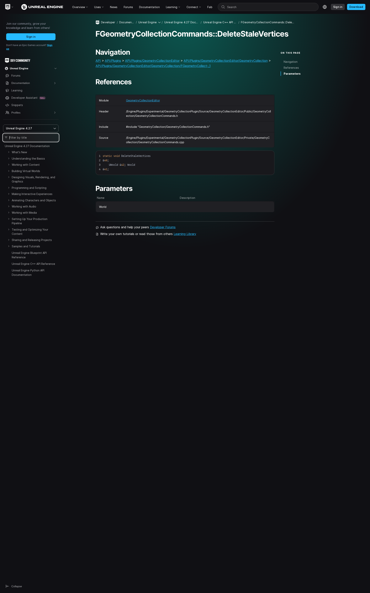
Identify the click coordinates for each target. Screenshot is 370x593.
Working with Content (26, 164)
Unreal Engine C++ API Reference (33, 263)
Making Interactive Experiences (32, 194)
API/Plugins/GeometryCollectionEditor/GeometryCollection (226, 61)
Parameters (292, 73)
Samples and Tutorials (26, 246)
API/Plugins (113, 61)
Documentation (126, 22)
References (291, 67)
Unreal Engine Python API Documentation (28, 272)
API (98, 61)
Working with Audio (24, 206)
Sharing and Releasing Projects (32, 240)
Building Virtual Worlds (26, 171)
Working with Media (24, 212)
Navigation (291, 61)
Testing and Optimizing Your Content (30, 231)
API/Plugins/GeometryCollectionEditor (152, 61)
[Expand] (8, 152)
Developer (108, 22)
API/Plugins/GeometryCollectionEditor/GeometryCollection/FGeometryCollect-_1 (153, 66)
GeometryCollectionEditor (143, 100)
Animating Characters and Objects (34, 200)
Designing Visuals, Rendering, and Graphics (33, 179)
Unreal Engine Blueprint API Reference (29, 255)
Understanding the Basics (28, 158)
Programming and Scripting (29, 187)
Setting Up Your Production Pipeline (29, 221)
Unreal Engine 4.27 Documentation (27, 146)
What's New (19, 152)
